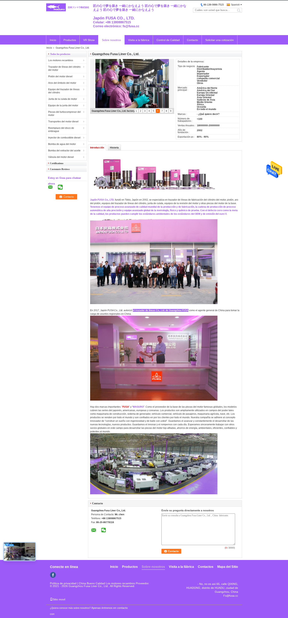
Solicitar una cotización (219, 40)
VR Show (89, 40)
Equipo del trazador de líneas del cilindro (64, 91)
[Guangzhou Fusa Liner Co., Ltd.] (67, 7)
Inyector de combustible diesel (64, 137)
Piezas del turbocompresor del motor (64, 113)
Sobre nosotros (111, 40)
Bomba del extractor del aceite (64, 150)
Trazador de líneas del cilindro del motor (64, 68)
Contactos (205, 566)
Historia (114, 147)
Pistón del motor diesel (60, 76)
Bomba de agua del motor (62, 144)
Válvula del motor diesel (61, 157)
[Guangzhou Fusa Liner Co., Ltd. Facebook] (53, 575)
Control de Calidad (168, 40)
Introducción (97, 147)
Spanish (235, 4)
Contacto (192, 40)
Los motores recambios (60, 60)
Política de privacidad (63, 583)
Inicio (53, 40)
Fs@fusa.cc (230, 595)
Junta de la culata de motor (62, 99)
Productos (69, 40)
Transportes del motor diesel (63, 121)
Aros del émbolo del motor (62, 83)
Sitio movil (59, 599)
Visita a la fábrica (138, 40)
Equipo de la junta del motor (63, 105)
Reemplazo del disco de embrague (61, 130)
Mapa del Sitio (227, 566)
